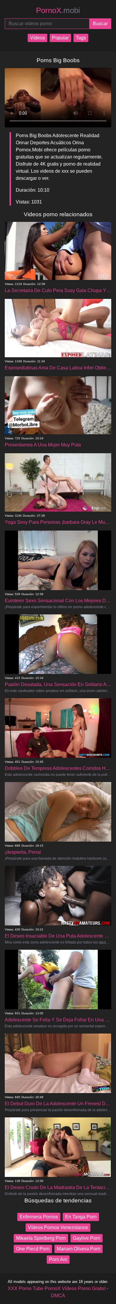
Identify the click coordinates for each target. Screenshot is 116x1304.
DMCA (58, 1295)
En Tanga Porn (81, 1216)
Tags (81, 37)
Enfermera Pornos (39, 1216)
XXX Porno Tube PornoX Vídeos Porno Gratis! (57, 1288)
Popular (60, 37)
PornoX (58, 10)
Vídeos (37, 37)
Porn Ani (58, 1259)
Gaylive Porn (86, 1238)
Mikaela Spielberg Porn (41, 1238)
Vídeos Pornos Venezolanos (58, 1227)
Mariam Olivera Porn (78, 1248)
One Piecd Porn (33, 1248)
